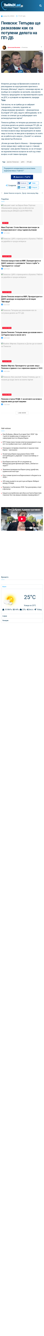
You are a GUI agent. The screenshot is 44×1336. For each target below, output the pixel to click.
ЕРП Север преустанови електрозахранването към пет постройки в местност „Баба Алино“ (22, 443)
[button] (40, 6)
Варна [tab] (4, 586)
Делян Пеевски (13, 162)
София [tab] (4, 616)
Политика (25, 47)
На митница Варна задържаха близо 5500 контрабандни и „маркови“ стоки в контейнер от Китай (20, 456)
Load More (22, 413)
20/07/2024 (6, 338)
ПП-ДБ (29, 162)
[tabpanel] (22, 601)
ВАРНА (5, 223)
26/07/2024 (6, 269)
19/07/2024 (6, 371)
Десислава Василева (14, 47)
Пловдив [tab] (5, 620)
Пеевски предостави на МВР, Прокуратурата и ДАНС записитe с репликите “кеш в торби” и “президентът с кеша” (21, 263)
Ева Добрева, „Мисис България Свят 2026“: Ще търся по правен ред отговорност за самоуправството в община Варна (20, 436)
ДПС (22, 162)
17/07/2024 (6, 404)
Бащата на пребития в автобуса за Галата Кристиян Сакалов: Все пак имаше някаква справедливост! (22, 494)
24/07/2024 (6, 304)
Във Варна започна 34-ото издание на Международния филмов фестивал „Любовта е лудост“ (20, 463)
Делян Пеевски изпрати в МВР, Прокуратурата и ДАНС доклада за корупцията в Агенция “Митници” (21, 299)
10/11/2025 (6, 233)
